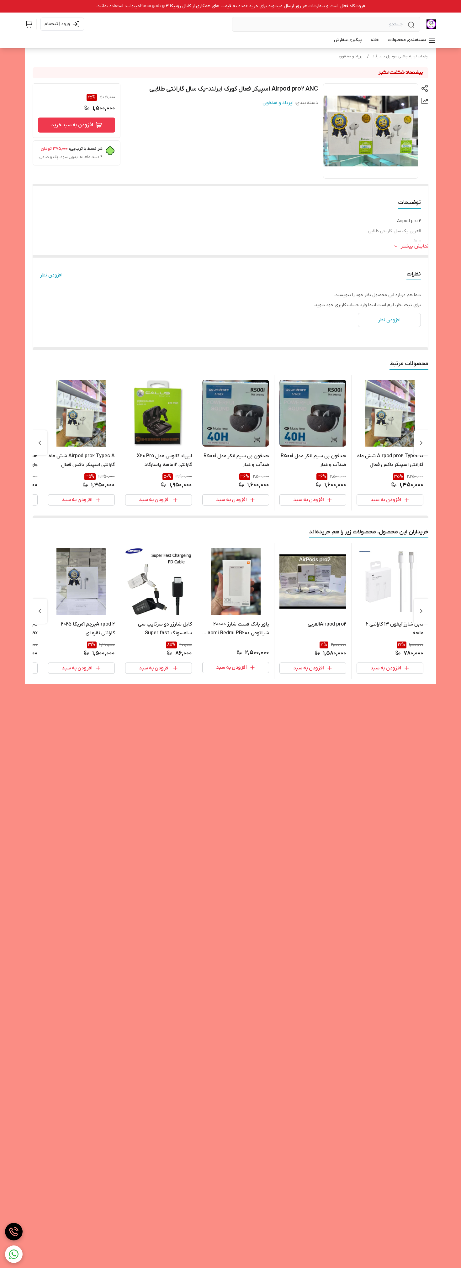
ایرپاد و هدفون (351, 56)
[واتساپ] (14, 1254)
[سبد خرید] (29, 24)
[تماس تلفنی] (14, 1231)
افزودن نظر (51, 275)
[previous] (421, 442)
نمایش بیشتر (414, 246)
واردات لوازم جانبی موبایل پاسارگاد (400, 56)
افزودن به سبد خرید (72, 125)
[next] (39, 442)
